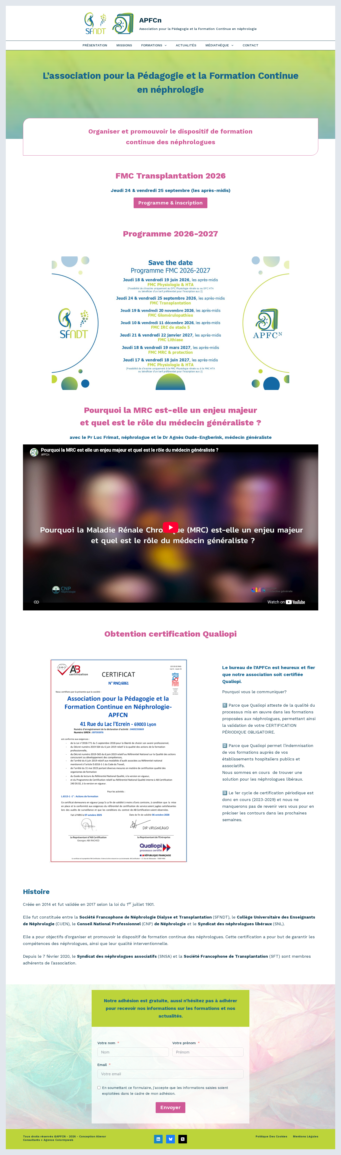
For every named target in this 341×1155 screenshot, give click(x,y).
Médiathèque (217, 45)
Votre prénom (184, 1043)
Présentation (95, 45)
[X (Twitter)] (182, 1139)
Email (102, 1065)
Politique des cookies (271, 1136)
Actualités (186, 45)
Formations (151, 45)
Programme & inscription (170, 203)
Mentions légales (305, 1136)
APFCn (150, 20)
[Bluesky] (170, 1139)
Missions (124, 45)
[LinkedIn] (158, 1139)
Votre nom (106, 1043)
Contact (250, 45)
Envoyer (170, 1107)
